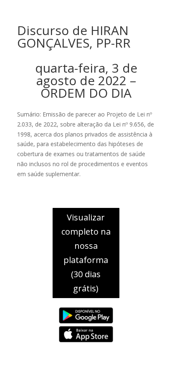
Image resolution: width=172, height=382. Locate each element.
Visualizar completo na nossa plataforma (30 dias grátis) (86, 253)
